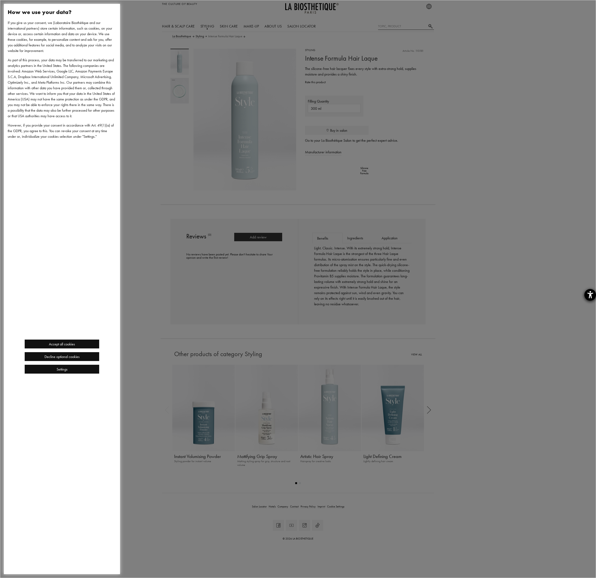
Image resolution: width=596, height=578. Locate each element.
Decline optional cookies (62, 356)
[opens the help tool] (590, 295)
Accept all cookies (62, 344)
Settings (62, 369)
